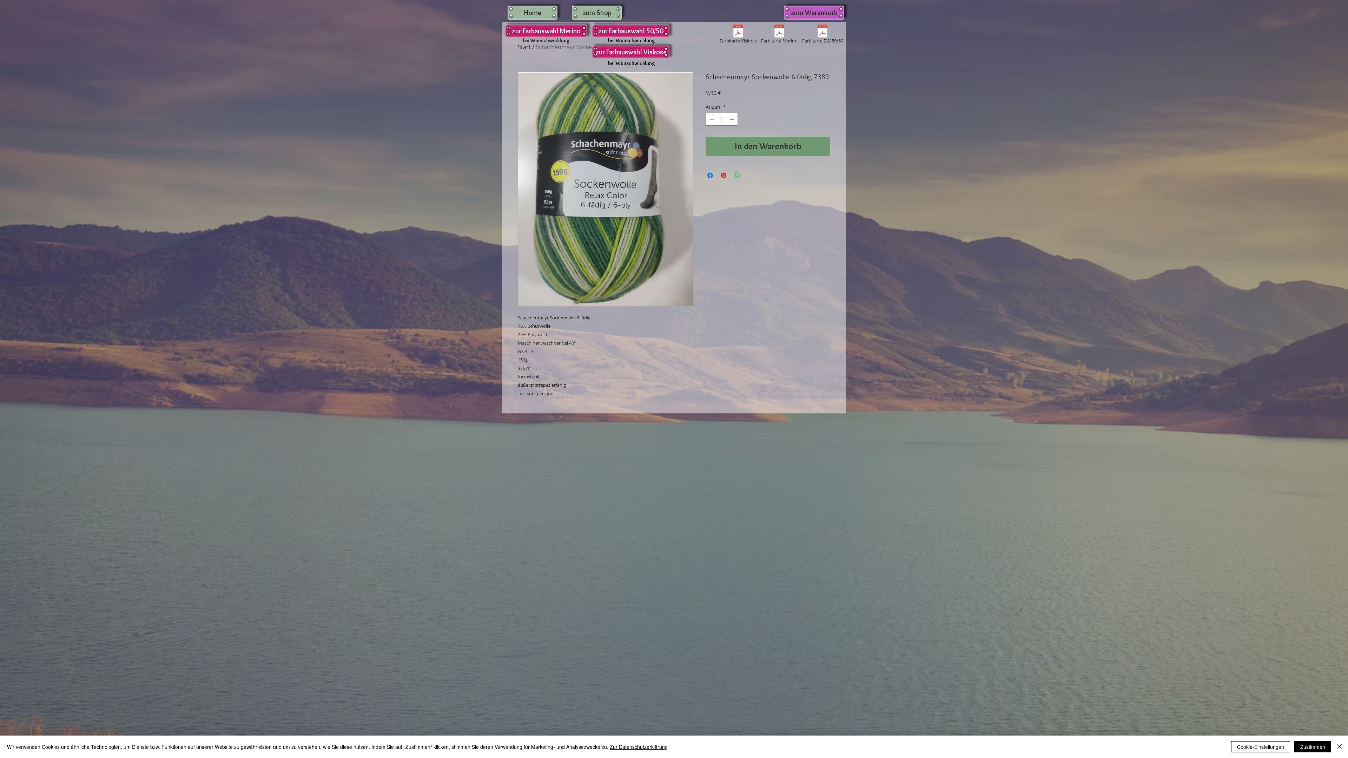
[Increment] (732, 119)
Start (524, 47)
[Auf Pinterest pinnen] (723, 175)
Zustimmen (1312, 746)
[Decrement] (711, 119)
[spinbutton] (721, 119)
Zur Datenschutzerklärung (639, 746)
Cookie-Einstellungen (1260, 746)
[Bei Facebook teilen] (710, 175)
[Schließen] (1339, 746)
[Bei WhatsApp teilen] (737, 175)
